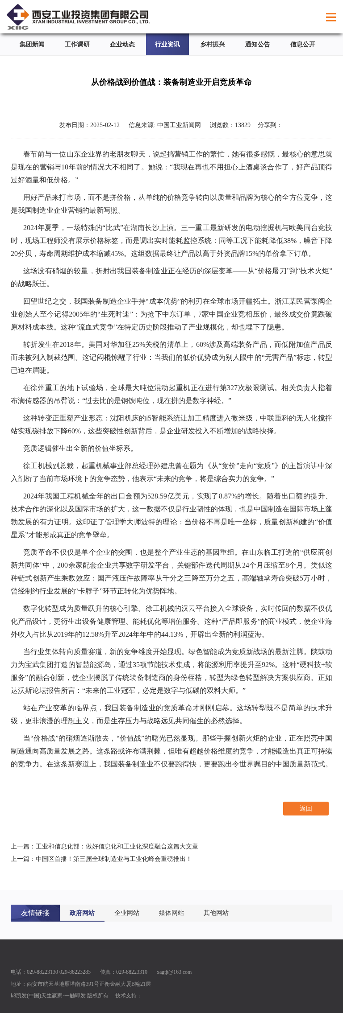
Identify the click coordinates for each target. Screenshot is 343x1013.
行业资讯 (167, 44)
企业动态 (122, 44)
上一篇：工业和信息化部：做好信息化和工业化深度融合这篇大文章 (104, 846)
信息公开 (302, 44)
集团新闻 (32, 44)
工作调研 (77, 44)
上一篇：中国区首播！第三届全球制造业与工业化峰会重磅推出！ (101, 859)
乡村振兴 (212, 44)
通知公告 (257, 44)
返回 (306, 808)
